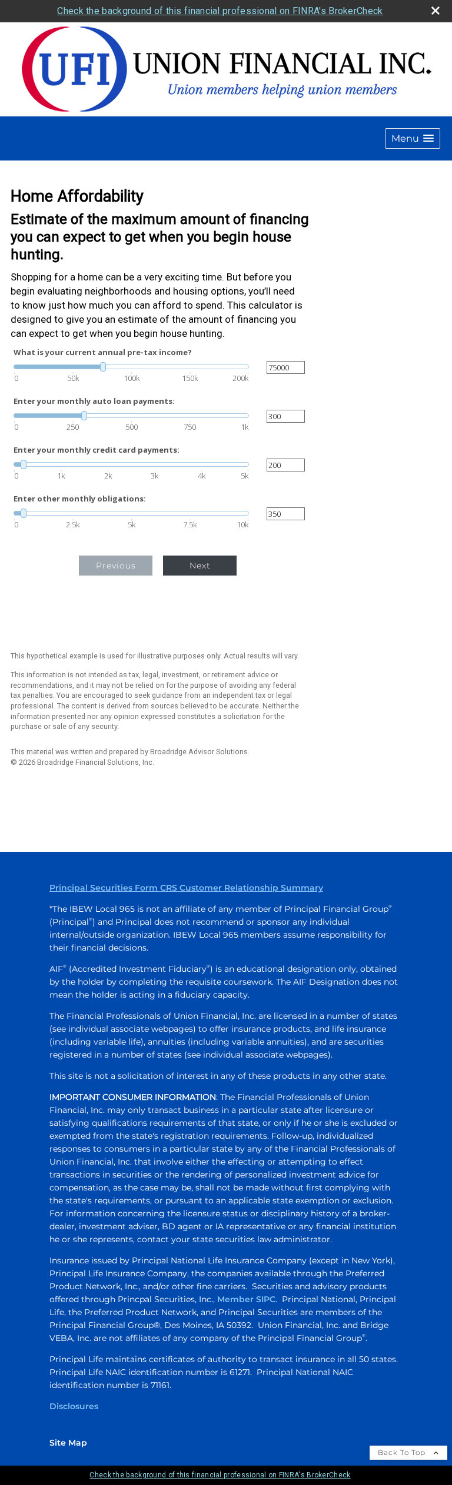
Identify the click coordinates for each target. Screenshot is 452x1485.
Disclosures (73, 1406)
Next (200, 565)
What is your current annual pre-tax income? (103, 352)
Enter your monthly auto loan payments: (94, 401)
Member (236, 1299)
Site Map (68, 1442)
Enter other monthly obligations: (80, 499)
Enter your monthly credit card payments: (97, 450)
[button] (412, 138)
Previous (116, 565)
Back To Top (403, 1452)
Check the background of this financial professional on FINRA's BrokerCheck (220, 10)
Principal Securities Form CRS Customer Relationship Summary (186, 887)
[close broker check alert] (435, 10)
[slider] (131, 366)
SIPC (265, 1299)
